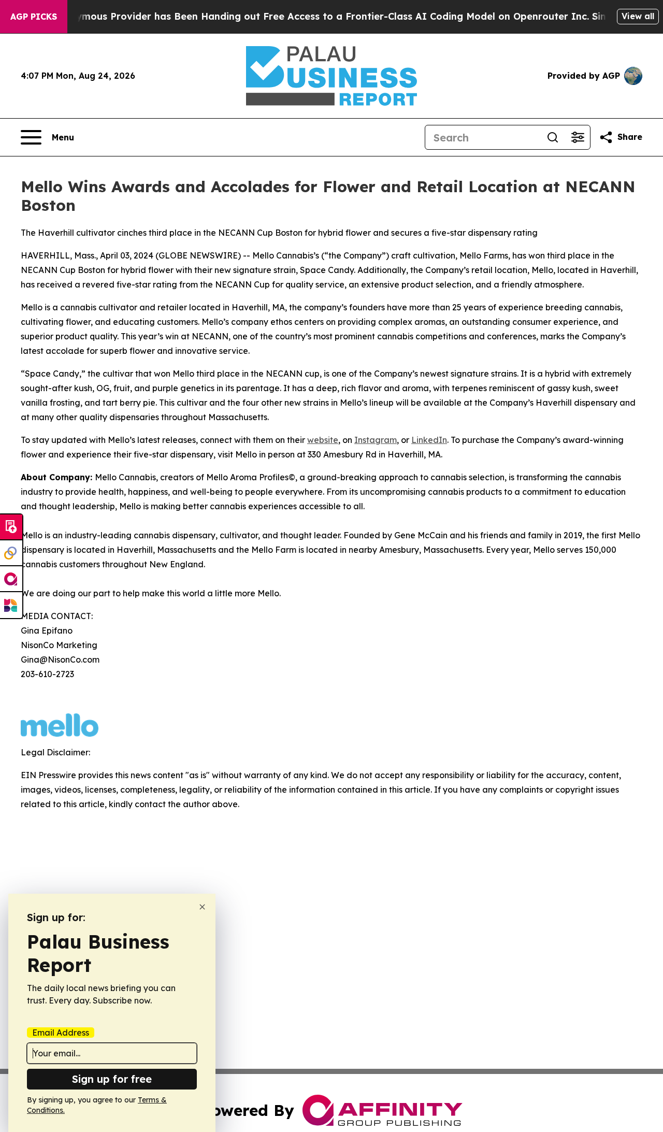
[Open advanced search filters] (577, 137)
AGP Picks (33, 16)
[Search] (552, 137)
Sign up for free (112, 1078)
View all (638, 16)
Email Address (60, 1032)
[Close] (202, 907)
